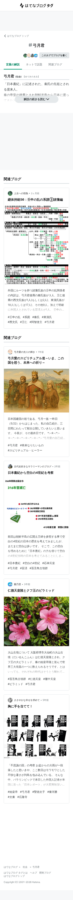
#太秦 (11, 796)
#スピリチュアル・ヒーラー (25, 450)
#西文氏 (13, 322)
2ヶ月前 (35, 193)
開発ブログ (45, 872)
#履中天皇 (49, 678)
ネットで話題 (34, 64)
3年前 (27, 584)
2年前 (57, 466)
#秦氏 (36, 317)
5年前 (46, 700)
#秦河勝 (52, 791)
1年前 (41, 351)
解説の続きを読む (35, 99)
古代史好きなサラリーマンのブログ (32, 466)
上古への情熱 (21, 193)
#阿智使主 (36, 322)
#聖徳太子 (38, 791)
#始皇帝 (13, 791)
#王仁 (23, 322)
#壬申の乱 (14, 317)
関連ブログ (55, 64)
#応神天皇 (48, 563)
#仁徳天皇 (34, 678)
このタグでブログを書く (54, 55)
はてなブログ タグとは (16, 872)
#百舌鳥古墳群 (39, 568)
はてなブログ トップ (18, 35)
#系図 (26, 317)
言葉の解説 (13, 64)
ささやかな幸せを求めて (27, 700)
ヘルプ (33, 872)
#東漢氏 (47, 317)
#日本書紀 (14, 563)
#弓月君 (50, 322)
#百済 (23, 568)
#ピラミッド (15, 684)
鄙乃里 (17, 584)
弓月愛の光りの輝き (24, 351)
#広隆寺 (22, 796)
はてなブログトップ (14, 875)
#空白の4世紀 (31, 563)
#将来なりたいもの (32, 445)
